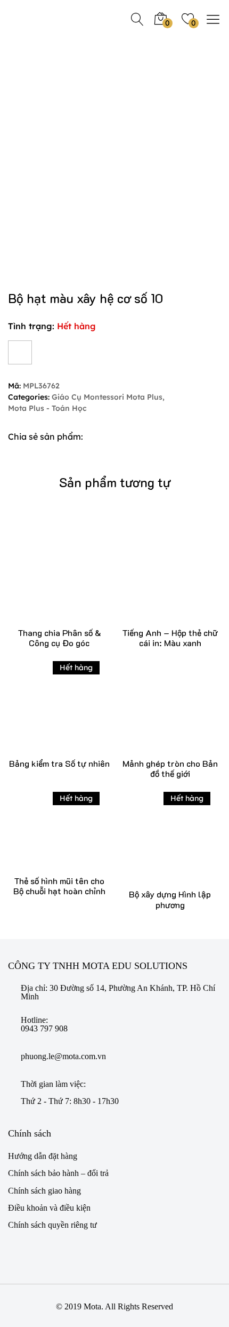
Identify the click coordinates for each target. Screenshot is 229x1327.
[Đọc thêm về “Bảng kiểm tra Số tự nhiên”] (43, 712)
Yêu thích (20, 352)
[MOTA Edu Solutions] (42, 18)
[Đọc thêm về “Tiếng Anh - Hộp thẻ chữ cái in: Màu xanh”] (154, 581)
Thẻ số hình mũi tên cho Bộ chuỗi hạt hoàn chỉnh (59, 885)
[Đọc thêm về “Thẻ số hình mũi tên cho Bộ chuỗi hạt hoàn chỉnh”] (43, 836)
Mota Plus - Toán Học (47, 408)
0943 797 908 (44, 1028)
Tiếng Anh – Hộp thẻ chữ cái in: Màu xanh (170, 637)
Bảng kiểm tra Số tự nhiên (59, 763)
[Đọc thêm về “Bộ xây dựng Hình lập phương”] (154, 843)
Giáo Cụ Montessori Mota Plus (107, 397)
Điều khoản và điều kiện (49, 1207)
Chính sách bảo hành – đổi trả (58, 1173)
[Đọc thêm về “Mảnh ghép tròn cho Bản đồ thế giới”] (154, 712)
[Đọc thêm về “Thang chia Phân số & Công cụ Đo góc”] (43, 581)
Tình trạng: (31, 326)
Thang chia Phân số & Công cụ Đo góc (59, 637)
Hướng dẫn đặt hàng (42, 1156)
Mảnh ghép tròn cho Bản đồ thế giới (170, 768)
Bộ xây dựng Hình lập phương (170, 899)
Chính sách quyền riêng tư (52, 1224)
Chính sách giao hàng (44, 1190)
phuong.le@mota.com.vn (63, 1056)
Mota (92, 1306)
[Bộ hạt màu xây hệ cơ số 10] (101, 437)
